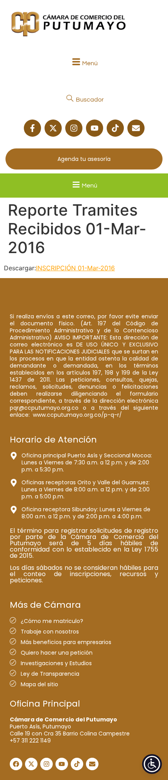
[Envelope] (136, 128)
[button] (84, 63)
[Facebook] (16, 764)
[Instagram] (73, 128)
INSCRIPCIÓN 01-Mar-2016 (75, 268)
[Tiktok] (115, 128)
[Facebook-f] (32, 128)
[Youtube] (94, 128)
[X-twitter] (53, 128)
